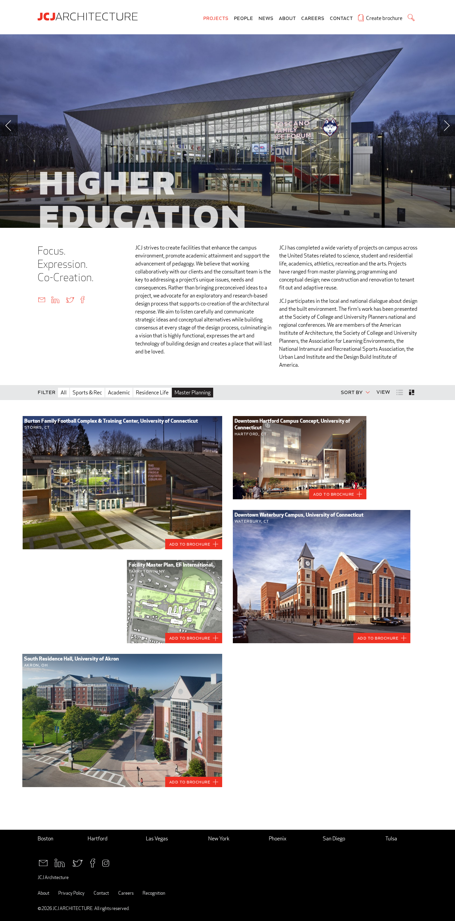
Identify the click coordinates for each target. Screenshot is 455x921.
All (64, 392)
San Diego (334, 838)
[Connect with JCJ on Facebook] (92, 862)
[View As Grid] (412, 392)
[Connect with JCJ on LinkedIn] (59, 862)
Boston (45, 838)
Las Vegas (157, 838)
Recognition (154, 893)
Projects (215, 18)
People (243, 18)
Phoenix (277, 838)
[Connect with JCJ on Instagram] (106, 862)
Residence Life (152, 392)
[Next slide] (446, 125)
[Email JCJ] (43, 862)
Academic (119, 392)
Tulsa (391, 838)
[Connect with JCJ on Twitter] (77, 862)
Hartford (98, 838)
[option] (227, 131)
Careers (312, 18)
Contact (341, 18)
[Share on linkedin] (55, 299)
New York (218, 838)
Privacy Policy (71, 893)
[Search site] (411, 17)
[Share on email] (42, 299)
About (287, 18)
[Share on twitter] (70, 299)
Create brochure (384, 18)
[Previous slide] (9, 125)
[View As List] (400, 391)
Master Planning (193, 392)
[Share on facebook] (82, 299)
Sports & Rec (87, 392)
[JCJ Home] (89, 16)
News (265, 18)
